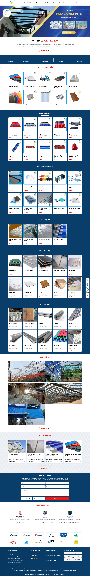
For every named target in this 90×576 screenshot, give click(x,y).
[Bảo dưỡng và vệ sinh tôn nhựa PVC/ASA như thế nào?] (35, 446)
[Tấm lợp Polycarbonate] (30, 78)
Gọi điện (87, 292)
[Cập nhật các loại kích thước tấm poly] (73, 446)
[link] (29, 2)
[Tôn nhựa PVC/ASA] (15, 78)
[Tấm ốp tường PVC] (74, 78)
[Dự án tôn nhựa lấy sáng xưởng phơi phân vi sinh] (26, 371)
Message (87, 289)
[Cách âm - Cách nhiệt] (60, 97)
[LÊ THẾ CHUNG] (45, 513)
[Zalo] (87, 284)
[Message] (87, 288)
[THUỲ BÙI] (20, 513)
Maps (87, 296)
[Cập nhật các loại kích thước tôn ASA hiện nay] (54, 446)
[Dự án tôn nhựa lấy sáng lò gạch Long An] (63, 393)
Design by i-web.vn (62, 574)
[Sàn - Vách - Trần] (74, 97)
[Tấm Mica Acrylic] (15, 97)
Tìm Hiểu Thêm (44, 50)
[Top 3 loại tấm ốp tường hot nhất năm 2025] (17, 446)
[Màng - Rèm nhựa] (45, 97)
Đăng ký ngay (57, 498)
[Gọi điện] (87, 291)
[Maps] (87, 295)
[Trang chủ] (24, 2)
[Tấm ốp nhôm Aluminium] (30, 97)
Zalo (87, 285)
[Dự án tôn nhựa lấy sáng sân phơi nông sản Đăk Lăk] (26, 393)
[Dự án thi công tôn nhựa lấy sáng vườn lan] (63, 371)
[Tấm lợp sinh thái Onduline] (60, 78)
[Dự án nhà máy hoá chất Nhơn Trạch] (26, 414)
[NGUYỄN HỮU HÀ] (70, 513)
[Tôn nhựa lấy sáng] (45, 78)
